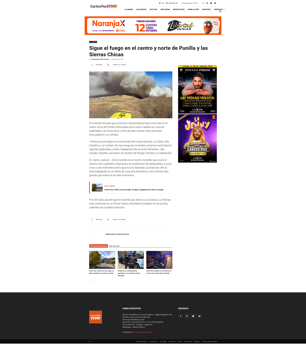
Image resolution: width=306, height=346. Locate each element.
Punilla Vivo (193, 9)
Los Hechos (141, 9)
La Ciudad (129, 9)
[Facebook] (203, 3)
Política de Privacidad (210, 341)
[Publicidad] (153, 25)
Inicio (91, 39)
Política (153, 9)
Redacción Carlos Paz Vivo (100, 59)
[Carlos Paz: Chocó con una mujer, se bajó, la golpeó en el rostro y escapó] (102, 260)
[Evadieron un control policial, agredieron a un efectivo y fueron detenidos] (131, 260)
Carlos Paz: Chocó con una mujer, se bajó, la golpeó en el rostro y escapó (133, 190)
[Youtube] (215, 3)
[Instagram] (207, 3)
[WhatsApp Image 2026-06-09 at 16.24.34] (197, 162)
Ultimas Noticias (142, 341)
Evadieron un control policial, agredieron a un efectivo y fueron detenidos (129, 273)
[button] (220, 12)
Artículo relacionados (99, 246)
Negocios (206, 9)
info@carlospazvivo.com (143, 332)
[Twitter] (211, 3)
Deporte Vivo (179, 9)
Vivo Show (165, 9)
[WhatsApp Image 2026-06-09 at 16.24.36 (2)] (197, 113)
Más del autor (114, 246)
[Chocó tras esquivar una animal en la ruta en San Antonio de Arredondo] (159, 260)
